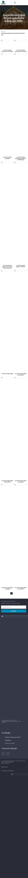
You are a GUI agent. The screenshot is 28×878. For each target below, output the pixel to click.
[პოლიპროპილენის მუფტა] (7, 321)
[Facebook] (3, 753)
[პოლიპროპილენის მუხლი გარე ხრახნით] (20, 535)
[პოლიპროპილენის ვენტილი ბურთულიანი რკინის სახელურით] (7, 213)
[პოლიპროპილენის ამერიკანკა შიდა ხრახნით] (20, 44)
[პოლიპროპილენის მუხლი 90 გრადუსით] (20, 428)
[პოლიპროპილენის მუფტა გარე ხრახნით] (20, 321)
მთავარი (3, 31)
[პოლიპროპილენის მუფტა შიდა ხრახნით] (7, 428)
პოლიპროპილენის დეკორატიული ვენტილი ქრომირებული (20, 158)
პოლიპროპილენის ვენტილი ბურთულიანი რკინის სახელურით (7, 267)
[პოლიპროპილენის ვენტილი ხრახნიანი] (20, 213)
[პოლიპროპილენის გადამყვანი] (7, 104)
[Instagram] (7, 753)
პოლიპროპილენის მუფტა (7, 373)
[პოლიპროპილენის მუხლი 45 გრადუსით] (7, 535)
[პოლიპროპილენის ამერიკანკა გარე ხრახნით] (7, 44)
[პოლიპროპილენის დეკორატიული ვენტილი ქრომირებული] (20, 104)
